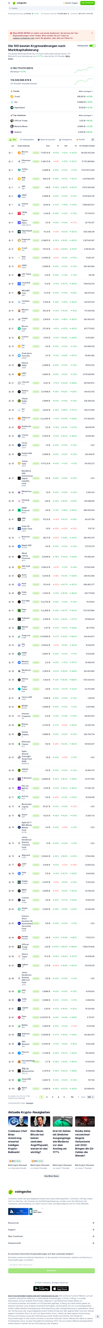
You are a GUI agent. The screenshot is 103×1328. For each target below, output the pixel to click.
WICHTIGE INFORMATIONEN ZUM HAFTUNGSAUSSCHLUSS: (33, 1296)
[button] (51, 1176)
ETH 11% (90, 14)
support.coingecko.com (23, 38)
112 (72, 1097)
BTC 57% (82, 14)
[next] (78, 1097)
